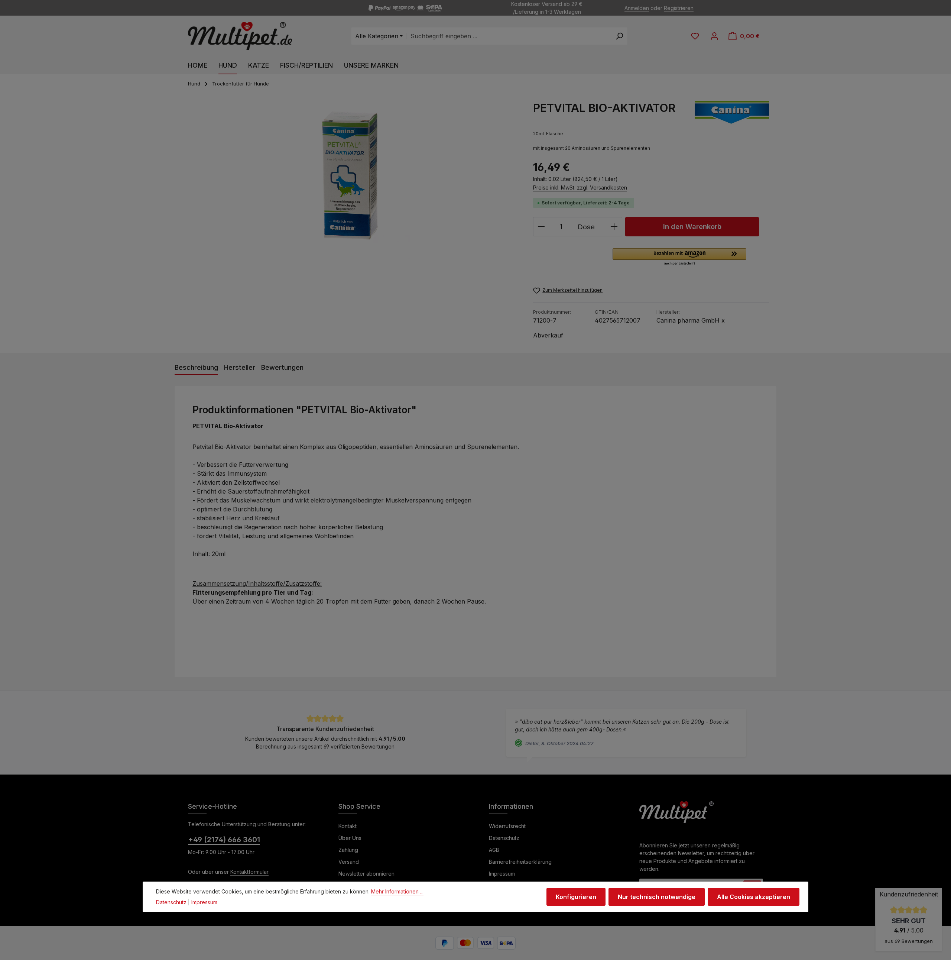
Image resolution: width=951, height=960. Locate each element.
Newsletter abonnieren (366, 873)
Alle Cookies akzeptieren (753, 897)
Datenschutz (504, 838)
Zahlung (348, 850)
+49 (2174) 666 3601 (224, 839)
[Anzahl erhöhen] (614, 226)
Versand (348, 862)
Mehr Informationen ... (397, 891)
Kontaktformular (249, 872)
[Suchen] (619, 36)
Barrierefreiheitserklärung (520, 862)
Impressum (502, 873)
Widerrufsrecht (507, 826)
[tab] (196, 368)
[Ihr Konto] (714, 36)
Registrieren (679, 8)
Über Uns (349, 838)
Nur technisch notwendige (656, 897)
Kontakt (347, 826)
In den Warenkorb (692, 226)
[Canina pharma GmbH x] (732, 113)
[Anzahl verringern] (541, 226)
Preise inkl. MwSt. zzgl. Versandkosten (580, 187)
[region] (350, 181)
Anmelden (636, 8)
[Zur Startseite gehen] (240, 36)
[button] (679, 257)
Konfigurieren (576, 897)
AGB (494, 850)
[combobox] (509, 36)
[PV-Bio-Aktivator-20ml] (350, 181)
